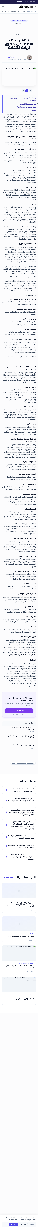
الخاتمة (33, 110)
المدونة (28, 12)
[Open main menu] (3, 7)
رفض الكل (23, 1224)
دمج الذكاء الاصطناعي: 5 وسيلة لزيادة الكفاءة (22, 99)
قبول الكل (13, 1224)
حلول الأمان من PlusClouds (26, 107)
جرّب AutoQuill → (19, 710)
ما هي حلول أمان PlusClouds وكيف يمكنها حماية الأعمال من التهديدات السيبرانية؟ (22, 856)
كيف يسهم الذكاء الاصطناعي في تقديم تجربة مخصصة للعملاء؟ (21, 836)
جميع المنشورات (8, 877)
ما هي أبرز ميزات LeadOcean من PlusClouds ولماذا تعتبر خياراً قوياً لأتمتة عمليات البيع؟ (21, 800)
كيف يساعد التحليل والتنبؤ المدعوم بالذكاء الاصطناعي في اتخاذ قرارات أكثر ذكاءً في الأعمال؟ (21, 812)
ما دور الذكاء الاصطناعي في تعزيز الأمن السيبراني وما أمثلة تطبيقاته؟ (21, 846)
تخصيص (32, 1224)
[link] (19, 361)
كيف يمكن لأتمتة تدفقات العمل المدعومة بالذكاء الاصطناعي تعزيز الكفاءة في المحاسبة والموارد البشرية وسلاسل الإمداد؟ (21, 825)
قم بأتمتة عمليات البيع (28, 103)
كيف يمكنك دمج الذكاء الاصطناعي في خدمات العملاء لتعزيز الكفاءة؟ (21, 790)
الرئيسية (34, 12)
